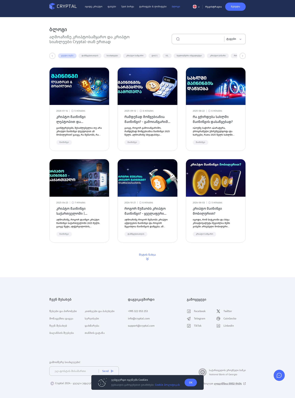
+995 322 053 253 (138, 311)
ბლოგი (176, 6)
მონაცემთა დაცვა (61, 318)
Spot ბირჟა (127, 6)
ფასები (112, 6)
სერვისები (92, 318)
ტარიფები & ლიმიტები (153, 6)
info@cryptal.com (139, 318)
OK (190, 382)
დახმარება (92, 325)
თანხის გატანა (95, 332)
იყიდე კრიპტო (93, 6)
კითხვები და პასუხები (100, 311)
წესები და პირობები (63, 311)
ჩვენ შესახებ (58, 325)
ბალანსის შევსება (61, 332)
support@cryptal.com (141, 325)
